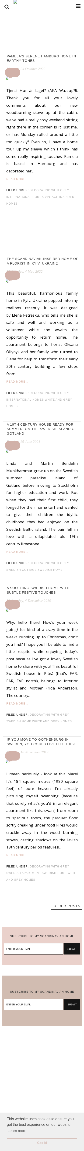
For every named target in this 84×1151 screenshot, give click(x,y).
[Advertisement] (42, 1072)
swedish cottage (21, 569)
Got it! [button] (42, 1143)
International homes (25, 197)
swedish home (50, 569)
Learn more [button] (16, 1131)
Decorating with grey (49, 190)
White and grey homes (52, 721)
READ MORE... (17, 179)
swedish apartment (23, 873)
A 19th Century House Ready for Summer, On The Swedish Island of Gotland (42, 429)
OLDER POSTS (67, 906)
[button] (13, 72)
